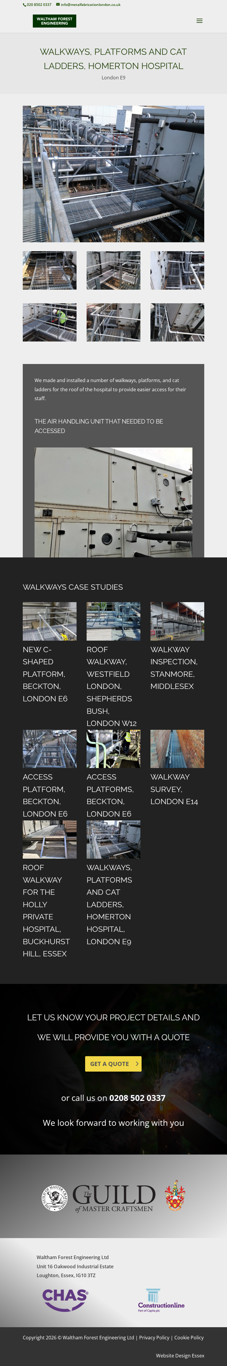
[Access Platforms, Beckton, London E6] (113, 749)
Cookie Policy (189, 1337)
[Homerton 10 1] (177, 289)
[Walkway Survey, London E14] (177, 749)
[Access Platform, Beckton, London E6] (50, 749)
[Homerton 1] (113, 341)
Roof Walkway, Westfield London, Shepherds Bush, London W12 (112, 686)
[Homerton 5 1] (113, 289)
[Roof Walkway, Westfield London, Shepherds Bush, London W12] (113, 621)
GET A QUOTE (109, 1064)
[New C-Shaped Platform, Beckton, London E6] (50, 621)
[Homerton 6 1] (50, 289)
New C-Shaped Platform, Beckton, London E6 (45, 674)
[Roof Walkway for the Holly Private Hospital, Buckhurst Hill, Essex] (50, 839)
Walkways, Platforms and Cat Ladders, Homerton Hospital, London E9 (109, 904)
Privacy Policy (154, 1337)
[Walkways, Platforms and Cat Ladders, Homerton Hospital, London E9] (113, 839)
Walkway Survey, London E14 (174, 789)
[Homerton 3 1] (177, 341)
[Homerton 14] (50, 341)
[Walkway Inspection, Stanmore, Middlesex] (177, 621)
